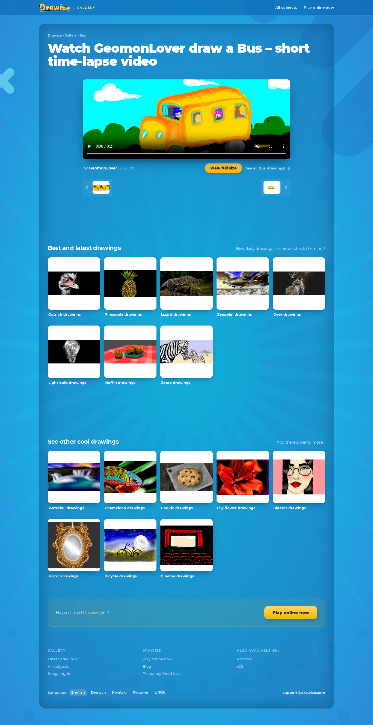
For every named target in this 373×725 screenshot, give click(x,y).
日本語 (159, 692)
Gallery (71, 35)
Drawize (55, 35)
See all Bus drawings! (265, 168)
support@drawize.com (304, 692)
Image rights (59, 673)
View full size (223, 168)
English (78, 692)
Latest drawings (62, 659)
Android (244, 659)
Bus (82, 35)
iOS (240, 666)
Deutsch (98, 692)
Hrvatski (119, 692)
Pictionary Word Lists (162, 673)
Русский (140, 692)
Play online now (319, 7)
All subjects (286, 7)
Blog (147, 666)
